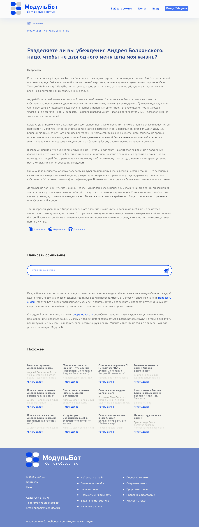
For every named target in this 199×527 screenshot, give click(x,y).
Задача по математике (95, 501)
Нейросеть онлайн (92, 477)
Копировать (39, 229)
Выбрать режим (121, 9)
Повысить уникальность (96, 495)
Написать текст (90, 489)
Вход (155, 9)
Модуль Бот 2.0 (35, 477)
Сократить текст (136, 483)
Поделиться (37, 23)
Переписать (59, 229)
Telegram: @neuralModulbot (42, 503)
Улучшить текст (136, 501)
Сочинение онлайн (92, 483)
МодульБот (34, 31)
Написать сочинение (56, 31)
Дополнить (79, 229)
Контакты (32, 482)
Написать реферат (92, 506)
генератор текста (82, 314)
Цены (142, 9)
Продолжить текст (138, 489)
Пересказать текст (138, 477)
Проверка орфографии (140, 495)
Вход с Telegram (176, 8)
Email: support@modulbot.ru (43, 508)
